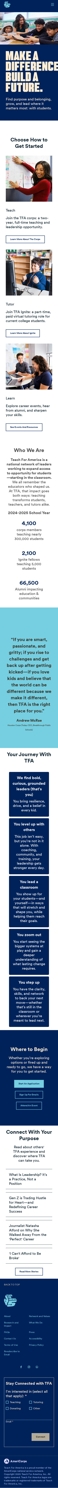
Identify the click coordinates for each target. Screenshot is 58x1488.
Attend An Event (29, 1105)
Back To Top (12, 1284)
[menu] (52, 4)
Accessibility (35, 1338)
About (7, 1316)
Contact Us (10, 1338)
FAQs (7, 1332)
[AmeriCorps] (17, 1462)
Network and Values (39, 1316)
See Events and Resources (24, 427)
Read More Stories (29, 1271)
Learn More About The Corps (25, 239)
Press (31, 1332)
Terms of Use (11, 1345)
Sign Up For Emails (29, 1094)
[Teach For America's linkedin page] (37, 1367)
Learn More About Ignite (22, 333)
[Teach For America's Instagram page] (29, 1367)
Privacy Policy (36, 1345)
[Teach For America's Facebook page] (21, 1367)
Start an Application (29, 1083)
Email (9, 1421)
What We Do (36, 1322)
